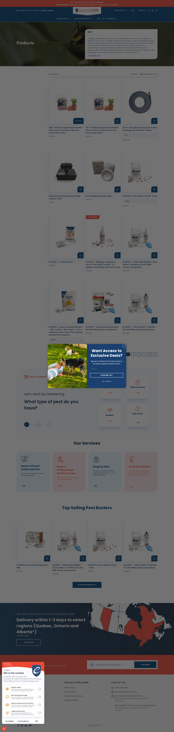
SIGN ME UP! (107, 375)
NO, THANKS (106, 381)
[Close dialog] (124, 346)
